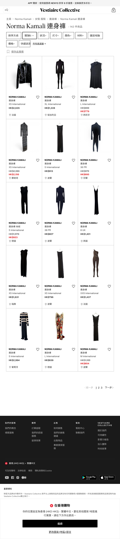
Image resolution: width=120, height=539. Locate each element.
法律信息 (22, 470)
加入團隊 (102, 444)
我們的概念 (10, 428)
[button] (113, 10)
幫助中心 (80, 428)
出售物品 (58, 440)
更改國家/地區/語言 (60, 532)
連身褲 (53, 19)
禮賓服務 (9, 432)
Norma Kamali (23, 19)
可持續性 (102, 435)
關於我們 (102, 430)
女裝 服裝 (40, 19)
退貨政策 (36, 440)
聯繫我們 (80, 432)
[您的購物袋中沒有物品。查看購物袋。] (113, 10)
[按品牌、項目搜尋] (6, 10)
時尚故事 (102, 448)
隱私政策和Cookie (43, 470)
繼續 (60, 524)
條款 (30, 470)
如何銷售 (58, 428)
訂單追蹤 (36, 428)
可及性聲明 (10, 470)
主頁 (8, 19)
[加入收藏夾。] (38, 97)
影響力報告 (103, 439)
